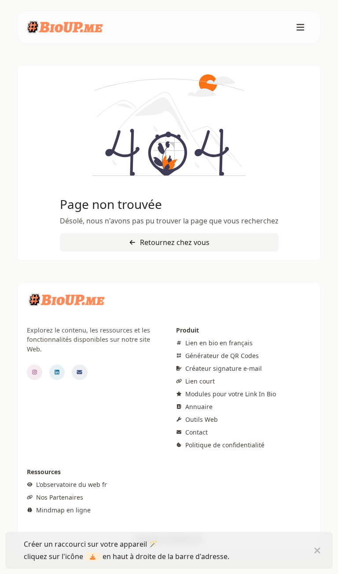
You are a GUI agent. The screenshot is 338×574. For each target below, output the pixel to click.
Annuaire (198, 406)
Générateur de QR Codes (221, 355)
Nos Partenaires (58, 497)
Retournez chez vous (173, 242)
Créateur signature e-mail (223, 368)
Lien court (199, 381)
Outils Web (201, 419)
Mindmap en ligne (62, 510)
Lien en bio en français (218, 343)
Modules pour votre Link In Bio (230, 394)
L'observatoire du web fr (70, 484)
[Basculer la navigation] (300, 27)
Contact (196, 432)
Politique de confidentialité (224, 445)
